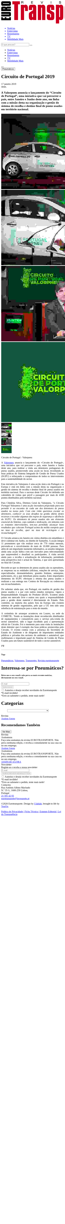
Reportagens (13, 55)
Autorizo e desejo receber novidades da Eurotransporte (31, 690)
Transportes (31, 660)
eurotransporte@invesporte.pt (15, 798)
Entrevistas (12, 52)
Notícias (11, 50)
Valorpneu (9, 462)
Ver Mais (6, 732)
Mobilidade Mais (15, 61)
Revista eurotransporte (48, 660)
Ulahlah (38, 803)
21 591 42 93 (7, 795)
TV (9, 58)
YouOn (4, 806)
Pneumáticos (8, 69)
